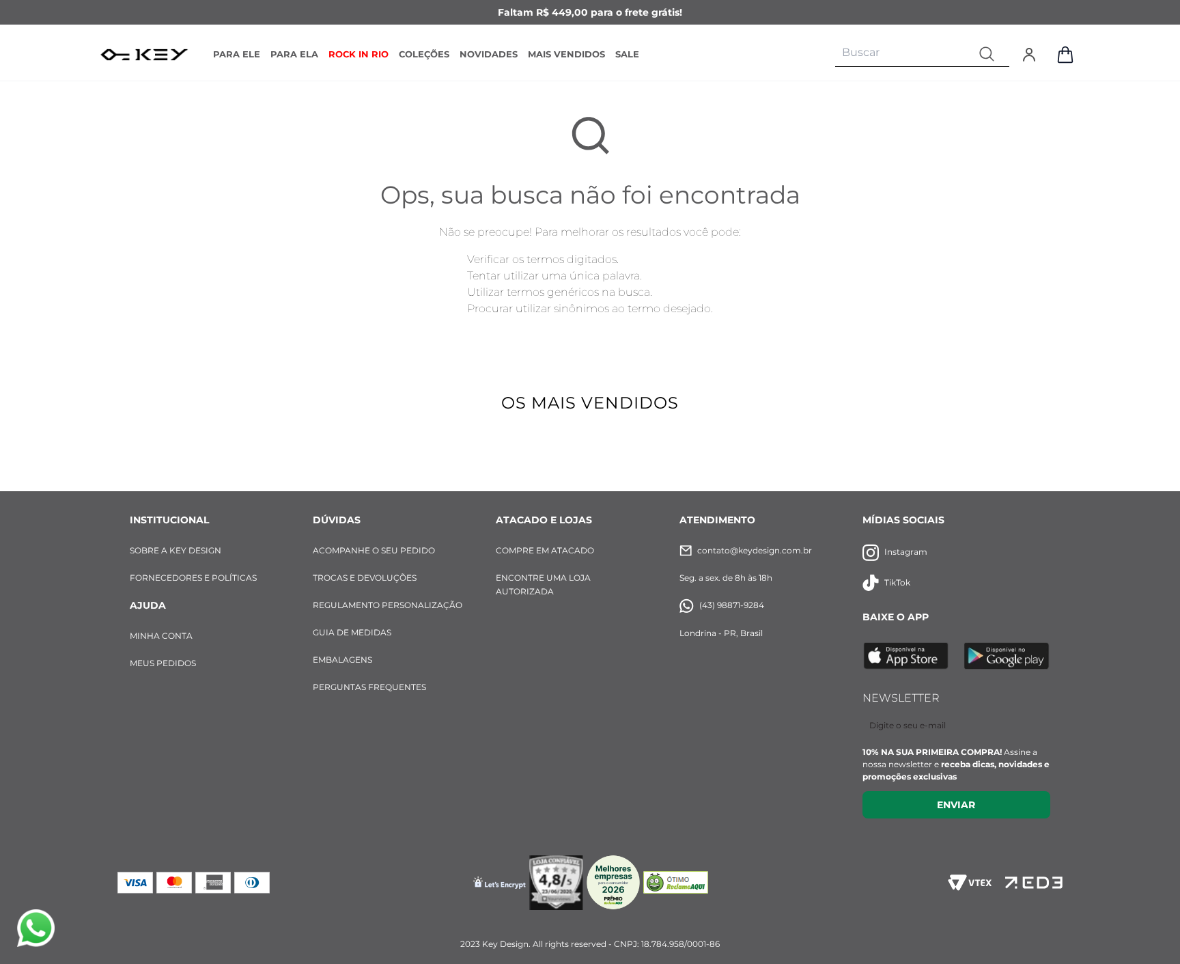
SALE (627, 54)
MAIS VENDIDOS (566, 54)
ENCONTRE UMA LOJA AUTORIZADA (543, 584)
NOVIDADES (489, 54)
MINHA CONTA (161, 636)
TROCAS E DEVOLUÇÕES (365, 578)
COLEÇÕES (424, 54)
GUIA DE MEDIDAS (352, 632)
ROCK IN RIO (358, 54)
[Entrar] (1029, 54)
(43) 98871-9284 (731, 605)
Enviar (956, 805)
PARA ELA (294, 54)
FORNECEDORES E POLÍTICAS (193, 578)
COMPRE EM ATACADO (545, 550)
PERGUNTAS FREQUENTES (369, 687)
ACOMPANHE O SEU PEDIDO (374, 550)
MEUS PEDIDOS (163, 663)
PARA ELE (236, 54)
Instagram (905, 552)
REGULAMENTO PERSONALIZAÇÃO (387, 605)
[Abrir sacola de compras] (1065, 54)
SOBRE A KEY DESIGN (175, 550)
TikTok (897, 582)
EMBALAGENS (342, 660)
